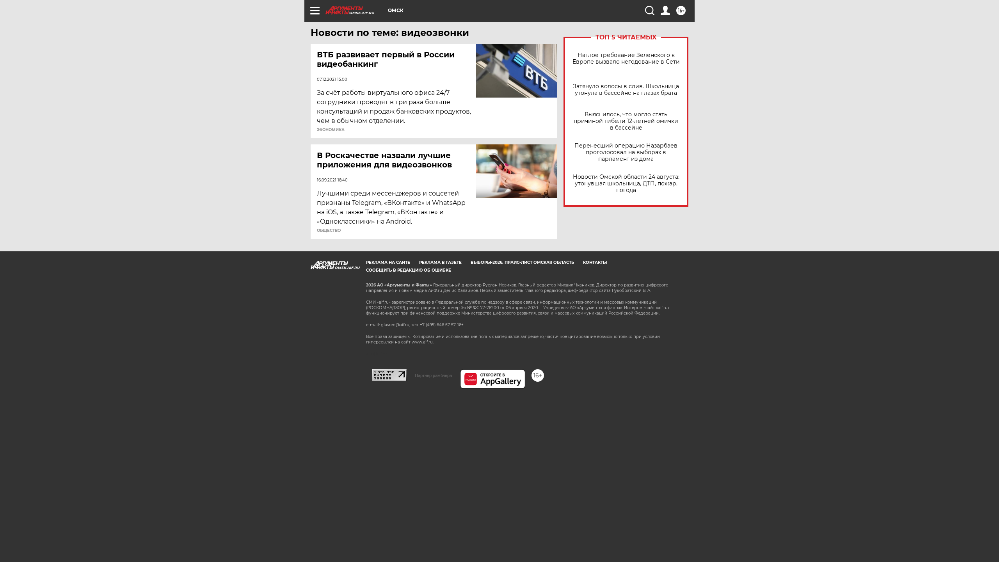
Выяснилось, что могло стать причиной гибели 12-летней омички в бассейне (626, 121)
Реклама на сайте (388, 262)
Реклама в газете (440, 262)
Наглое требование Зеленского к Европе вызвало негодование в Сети (626, 58)
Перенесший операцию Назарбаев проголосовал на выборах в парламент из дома (625, 152)
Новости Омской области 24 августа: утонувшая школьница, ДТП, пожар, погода (626, 184)
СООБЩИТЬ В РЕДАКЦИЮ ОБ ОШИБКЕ (408, 270)
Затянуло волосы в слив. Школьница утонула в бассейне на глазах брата (626, 89)
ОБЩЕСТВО (329, 231)
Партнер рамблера (433, 375)
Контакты (595, 262)
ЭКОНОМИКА (331, 130)
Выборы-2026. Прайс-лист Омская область (522, 262)
